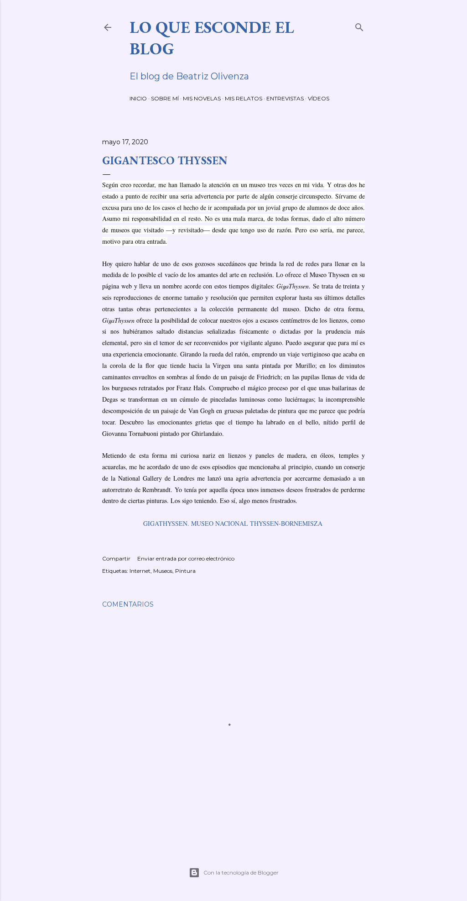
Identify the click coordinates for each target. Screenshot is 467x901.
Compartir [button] (116, 558)
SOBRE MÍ (165, 98)
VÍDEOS (318, 98)
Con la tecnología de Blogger (241, 872)
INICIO (138, 98)
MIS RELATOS (243, 98)
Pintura (185, 570)
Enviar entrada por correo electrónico (185, 558)
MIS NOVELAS (202, 98)
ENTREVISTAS (285, 98)
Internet (140, 570)
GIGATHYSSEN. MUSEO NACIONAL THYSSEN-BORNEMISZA (232, 523)
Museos (162, 570)
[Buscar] (359, 25)
